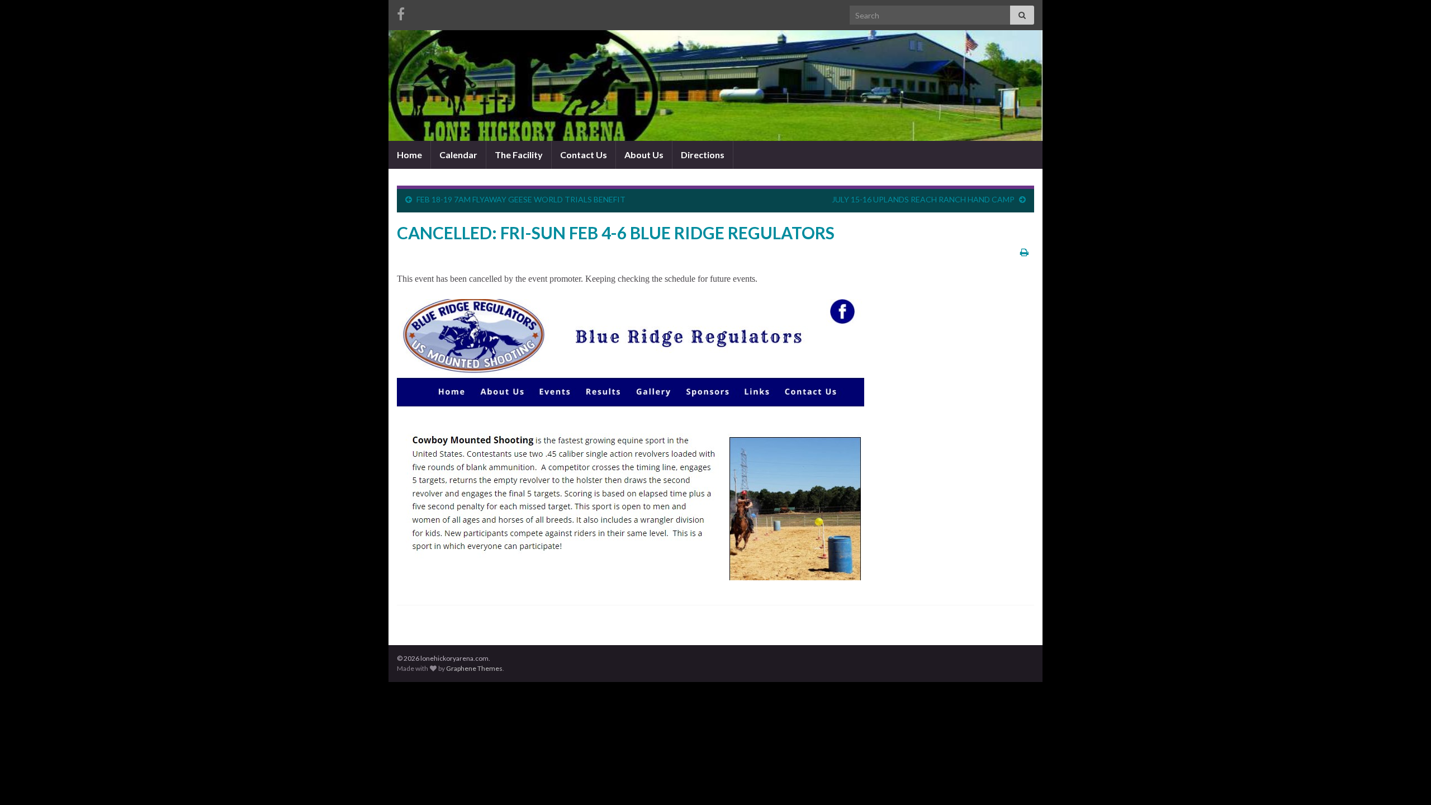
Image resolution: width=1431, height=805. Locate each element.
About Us (644, 154)
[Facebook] (401, 12)
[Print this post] (1024, 252)
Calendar (458, 154)
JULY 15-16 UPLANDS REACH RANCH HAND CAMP (923, 199)
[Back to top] (1406, 780)
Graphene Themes (474, 668)
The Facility (519, 154)
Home (409, 154)
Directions (702, 154)
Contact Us (583, 154)
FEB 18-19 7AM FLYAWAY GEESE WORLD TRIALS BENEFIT (521, 199)
